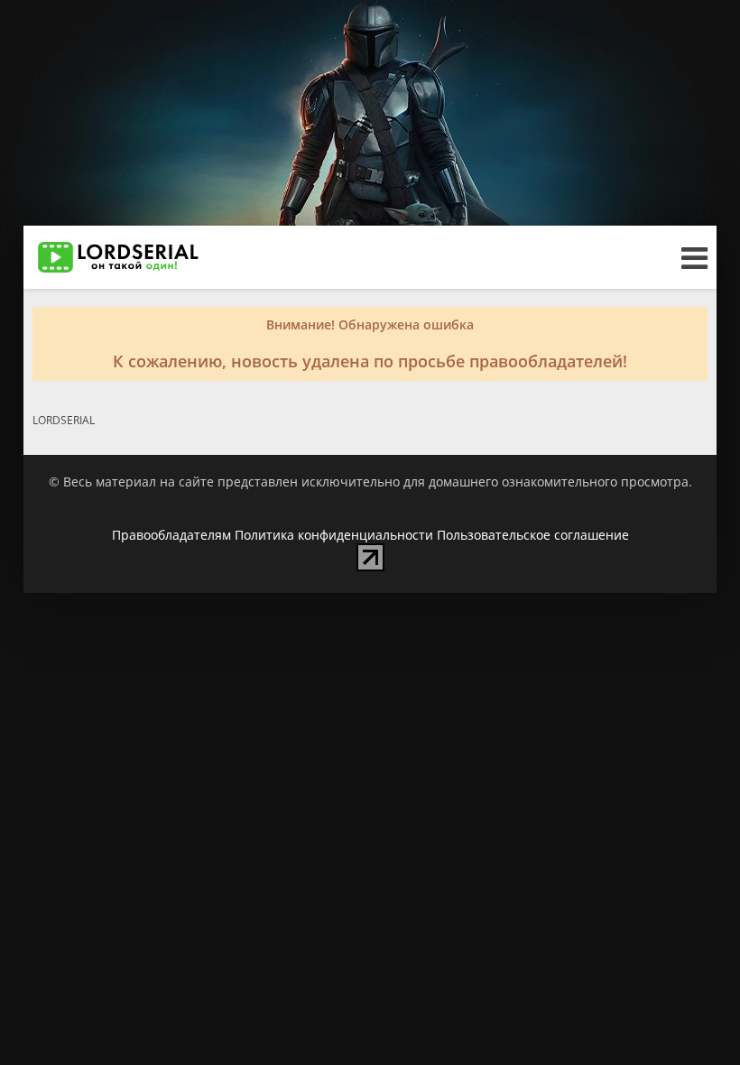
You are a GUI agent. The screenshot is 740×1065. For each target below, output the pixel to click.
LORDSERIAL (63, 420)
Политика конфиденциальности (334, 534)
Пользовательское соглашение (533, 534)
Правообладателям (171, 534)
